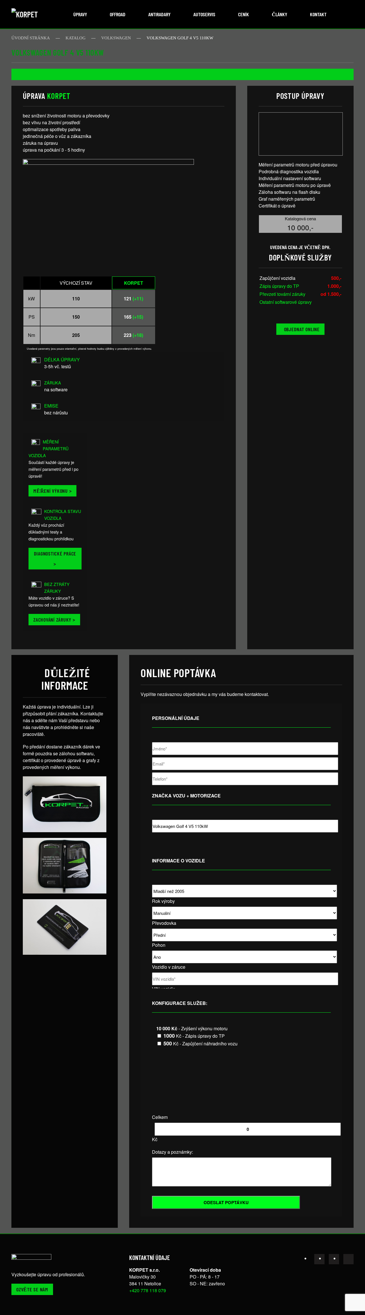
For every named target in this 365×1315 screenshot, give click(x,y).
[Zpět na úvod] (32, 14)
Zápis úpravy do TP (279, 286)
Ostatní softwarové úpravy (285, 302)
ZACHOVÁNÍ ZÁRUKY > (54, 619)
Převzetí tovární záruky (282, 294)
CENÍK (243, 14)
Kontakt (318, 14)
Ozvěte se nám (32, 1289)
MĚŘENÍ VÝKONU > (52, 491)
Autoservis (204, 14)
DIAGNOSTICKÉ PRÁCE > (55, 558)
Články (279, 14)
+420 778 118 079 (147, 1290)
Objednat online (302, 329)
